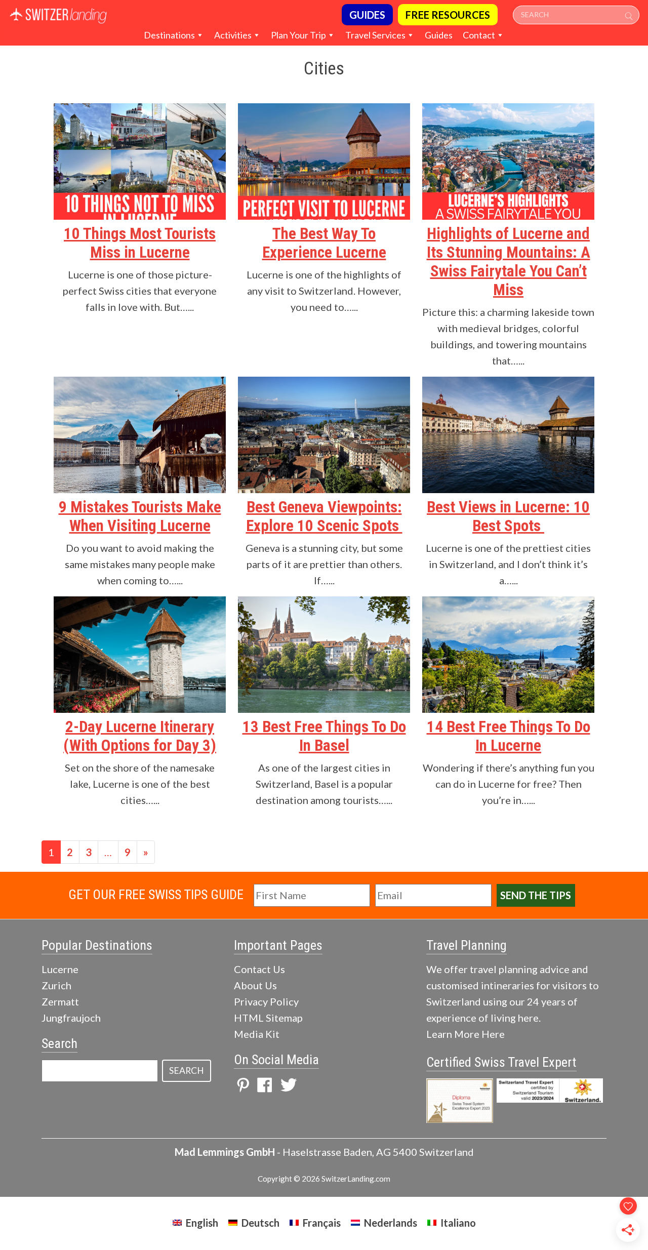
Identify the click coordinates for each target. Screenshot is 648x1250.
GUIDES (367, 15)
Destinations (169, 35)
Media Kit (256, 1034)
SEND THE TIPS (535, 895)
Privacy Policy (266, 1001)
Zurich (56, 985)
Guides (439, 35)
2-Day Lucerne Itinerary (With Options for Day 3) (139, 736)
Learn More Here (465, 1034)
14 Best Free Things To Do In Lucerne (508, 736)
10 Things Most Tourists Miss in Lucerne (140, 243)
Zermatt (60, 1001)
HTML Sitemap (268, 1018)
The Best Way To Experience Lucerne (324, 243)
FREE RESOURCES (448, 15)
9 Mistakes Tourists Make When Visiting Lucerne (140, 516)
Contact (479, 35)
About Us (255, 985)
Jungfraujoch (71, 1018)
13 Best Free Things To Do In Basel (324, 736)
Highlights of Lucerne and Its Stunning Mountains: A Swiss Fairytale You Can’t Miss (508, 261)
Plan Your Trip (298, 35)
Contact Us (259, 969)
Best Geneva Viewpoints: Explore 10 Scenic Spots (324, 516)
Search (186, 1070)
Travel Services (375, 35)
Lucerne (60, 969)
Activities (233, 35)
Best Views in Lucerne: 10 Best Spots (508, 516)
